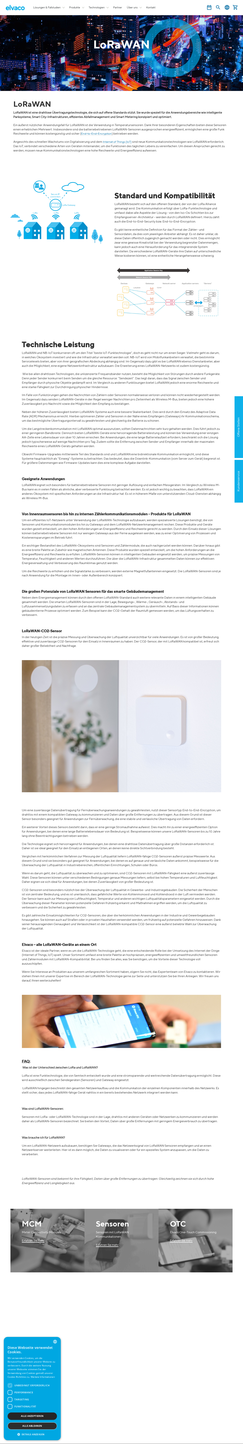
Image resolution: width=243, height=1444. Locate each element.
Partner (117, 7)
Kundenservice (238, 481)
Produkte (74, 7)
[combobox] (55, 1342)
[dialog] (32, 1388)
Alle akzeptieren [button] (32, 1416)
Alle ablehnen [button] (32, 1425)
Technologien (97, 7)
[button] (32, 1434)
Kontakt (150, 7)
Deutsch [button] (227, 7)
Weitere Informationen (43, 1377)
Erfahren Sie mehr (33, 1240)
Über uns (132, 7)
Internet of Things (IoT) (117, 141)
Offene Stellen (238, 427)
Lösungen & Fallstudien (47, 7)
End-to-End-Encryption (96, 133)
